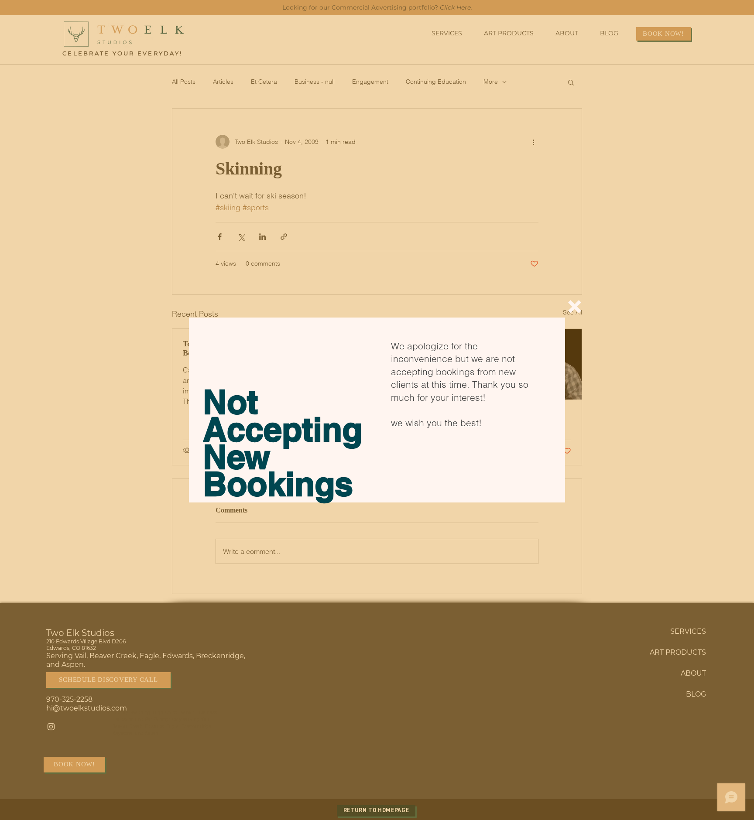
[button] (574, 306)
